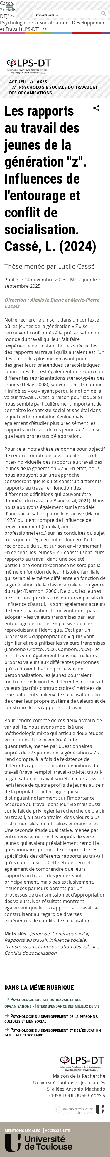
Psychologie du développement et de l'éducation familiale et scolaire (52, 1032)
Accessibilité (57, 1130)
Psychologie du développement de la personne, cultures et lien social (51, 1018)
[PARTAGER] (96, 108)
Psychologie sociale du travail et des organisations (53, 89)
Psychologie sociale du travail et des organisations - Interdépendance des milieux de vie (51, 1002)
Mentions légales (22, 1130)
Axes (42, 81)
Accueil (18, 81)
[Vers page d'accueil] (44, 66)
